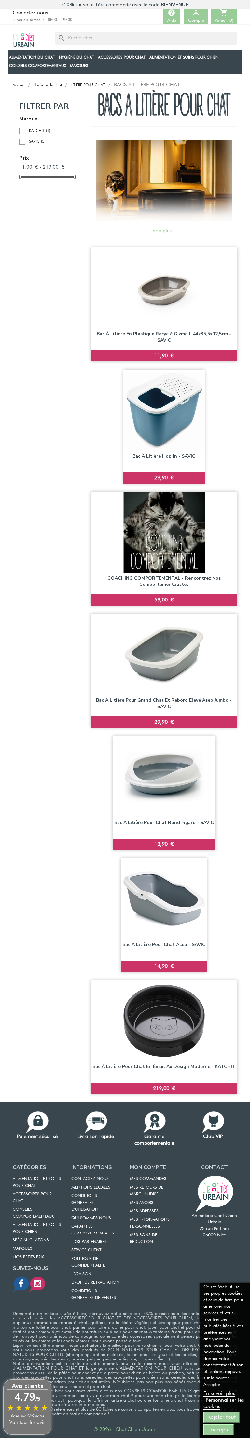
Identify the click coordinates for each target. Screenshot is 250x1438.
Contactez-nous (30, 13)
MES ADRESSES (144, 1211)
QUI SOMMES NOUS (91, 1218)
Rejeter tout (221, 1417)
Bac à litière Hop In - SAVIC (163, 456)
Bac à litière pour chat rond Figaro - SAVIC (164, 822)
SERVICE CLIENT (86, 1250)
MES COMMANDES (148, 1179)
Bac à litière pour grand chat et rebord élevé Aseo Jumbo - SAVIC (164, 703)
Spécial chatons (31, 1240)
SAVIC (37, 142)
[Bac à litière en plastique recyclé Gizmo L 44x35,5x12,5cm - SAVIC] (164, 288)
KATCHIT (39, 131)
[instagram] (37, 1284)
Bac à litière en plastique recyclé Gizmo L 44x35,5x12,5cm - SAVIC (164, 337)
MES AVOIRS (141, 1203)
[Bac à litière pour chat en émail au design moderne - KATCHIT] (164, 1021)
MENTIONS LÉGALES (90, 1187)
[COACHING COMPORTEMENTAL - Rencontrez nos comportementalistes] (164, 532)
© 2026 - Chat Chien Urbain (125, 1429)
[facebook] (21, 1284)
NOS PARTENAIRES (89, 1242)
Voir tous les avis (27, 1422)
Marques (22, 1249)
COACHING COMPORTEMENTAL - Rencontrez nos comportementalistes (164, 581)
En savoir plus (219, 1393)
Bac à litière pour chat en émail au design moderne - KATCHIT (164, 1067)
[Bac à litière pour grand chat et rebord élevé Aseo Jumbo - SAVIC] (164, 654)
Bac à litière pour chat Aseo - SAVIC (163, 944)
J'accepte (218, 1430)
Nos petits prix (28, 1257)
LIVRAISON (81, 1274)
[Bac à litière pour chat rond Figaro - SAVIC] (164, 776)
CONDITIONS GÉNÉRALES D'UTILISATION (84, 1203)
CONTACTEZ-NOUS (90, 1179)
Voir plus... (164, 230)
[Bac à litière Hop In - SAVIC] (164, 410)
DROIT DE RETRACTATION (95, 1282)
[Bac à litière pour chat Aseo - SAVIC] (164, 898)
